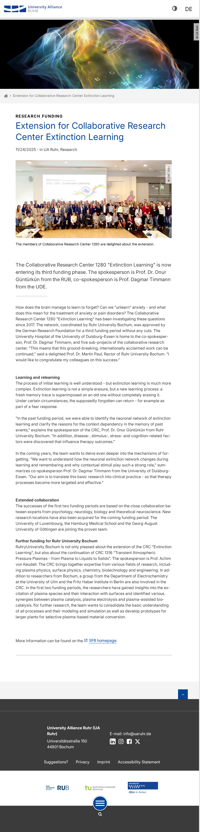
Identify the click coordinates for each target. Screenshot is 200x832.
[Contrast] (174, 9)
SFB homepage (102, 640)
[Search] (100, 814)
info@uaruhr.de (137, 733)
